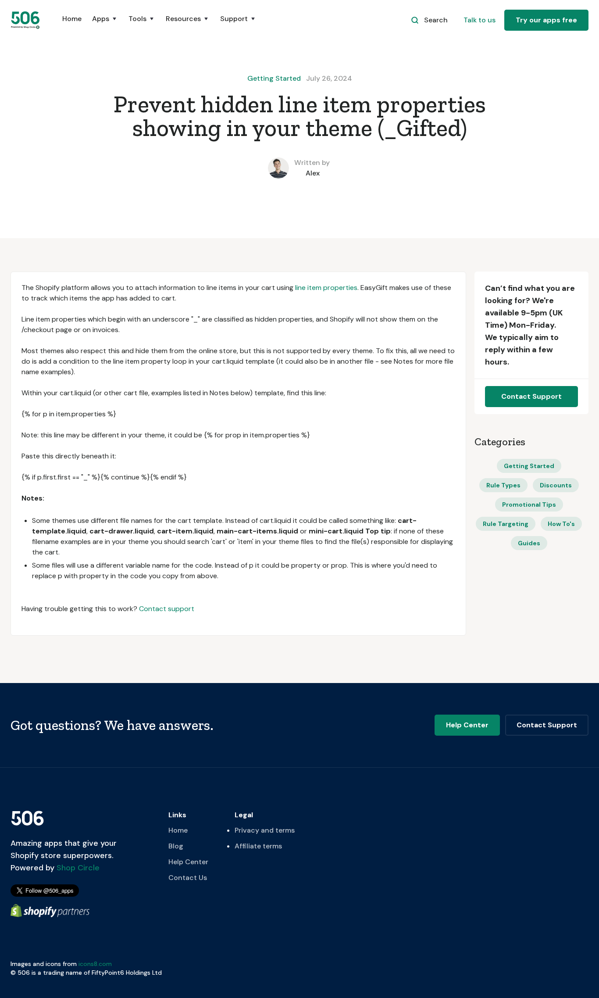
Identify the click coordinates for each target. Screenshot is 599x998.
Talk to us (480, 20)
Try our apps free (546, 20)
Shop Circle (77, 867)
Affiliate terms (258, 846)
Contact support (166, 608)
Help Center (188, 861)
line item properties (326, 287)
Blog (175, 846)
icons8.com (95, 964)
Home (72, 18)
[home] (26, 20)
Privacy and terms (265, 830)
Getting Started (274, 78)
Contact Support (531, 396)
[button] (105, 23)
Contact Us (187, 877)
